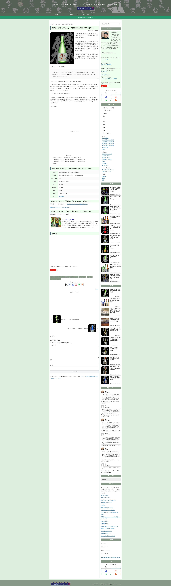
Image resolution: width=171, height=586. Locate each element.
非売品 (103, 149)
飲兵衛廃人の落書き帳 (106, 502)
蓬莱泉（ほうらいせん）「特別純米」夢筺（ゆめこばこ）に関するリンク (69, 159)
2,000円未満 (105, 147)
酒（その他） (105, 165)
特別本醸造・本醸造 (107, 159)
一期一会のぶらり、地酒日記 (108, 510)
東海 (77, 277)
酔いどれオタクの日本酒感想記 (108, 500)
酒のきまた (61, 196)
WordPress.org (104, 553)
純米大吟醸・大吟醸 (107, 154)
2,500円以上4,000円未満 (56, 277)
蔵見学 (103, 178)
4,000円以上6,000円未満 (108, 141)
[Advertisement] (74, 120)
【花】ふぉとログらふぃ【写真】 (109, 78)
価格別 (64, 277)
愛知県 (73, 277)
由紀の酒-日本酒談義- (106, 64)
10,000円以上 (105, 138)
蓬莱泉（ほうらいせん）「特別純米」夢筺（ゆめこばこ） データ (67, 157)
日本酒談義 (104, 71)
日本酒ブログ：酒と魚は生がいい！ (109, 526)
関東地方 (105, 113)
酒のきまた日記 (104, 495)
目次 (67, 155)
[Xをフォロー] (66, 284)
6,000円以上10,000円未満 (108, 140)
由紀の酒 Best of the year (108, 169)
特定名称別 (90, 277)
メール (51, 365)
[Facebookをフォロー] (70, 284)
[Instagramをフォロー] (73, 284)
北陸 (104, 119)
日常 (103, 180)
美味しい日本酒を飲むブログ (108, 536)
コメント (53, 345)
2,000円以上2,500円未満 (108, 145)
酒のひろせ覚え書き (106, 497)
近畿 (104, 124)
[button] (119, 24)
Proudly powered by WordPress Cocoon (110, 557)
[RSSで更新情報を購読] (82, 284)
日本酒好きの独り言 (106, 533)
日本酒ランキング (106, 171)
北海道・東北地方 (107, 110)
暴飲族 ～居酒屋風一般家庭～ (108, 528)
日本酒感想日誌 (104, 523)
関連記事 (55, 163)
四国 (104, 130)
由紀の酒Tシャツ (105, 74)
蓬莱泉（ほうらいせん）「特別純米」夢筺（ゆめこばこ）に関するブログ (69, 161)
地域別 (68, 277)
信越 (104, 116)
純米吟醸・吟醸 (105, 155)
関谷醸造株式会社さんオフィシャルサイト (60, 207)
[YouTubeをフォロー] (76, 284)
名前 (51, 360)
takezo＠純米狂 (104, 521)
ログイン (103, 543)
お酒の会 (104, 176)
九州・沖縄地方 (106, 133)
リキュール (104, 163)
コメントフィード (105, 550)
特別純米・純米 (83, 277)
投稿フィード (104, 547)
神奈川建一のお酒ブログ (107, 507)
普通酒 (103, 161)
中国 (104, 127)
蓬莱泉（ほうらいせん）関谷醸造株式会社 (77, 204)
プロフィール (104, 59)
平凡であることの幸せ (106, 531)
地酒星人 (103, 505)
